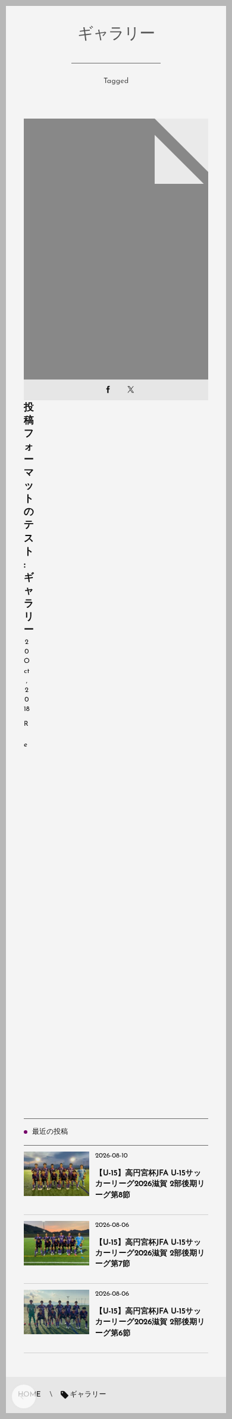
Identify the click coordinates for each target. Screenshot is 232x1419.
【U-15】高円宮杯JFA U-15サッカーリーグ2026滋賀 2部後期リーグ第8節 (150, 1184)
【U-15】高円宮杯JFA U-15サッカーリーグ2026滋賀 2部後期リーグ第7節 (150, 1253)
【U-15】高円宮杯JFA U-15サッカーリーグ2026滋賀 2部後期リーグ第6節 (150, 1322)
